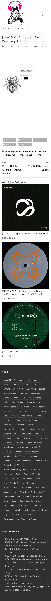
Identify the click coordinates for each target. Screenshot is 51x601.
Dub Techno (17, 154)
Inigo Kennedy (10, 434)
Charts (6, 398)
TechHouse (25, 505)
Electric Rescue (25, 416)
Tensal (17, 510)
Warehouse (8, 519)
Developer (24, 407)
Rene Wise (31, 483)
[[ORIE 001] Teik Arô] (25, 325)
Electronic (8, 420)
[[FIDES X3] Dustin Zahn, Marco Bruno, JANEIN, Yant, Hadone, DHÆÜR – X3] (25, 265)
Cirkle (15, 398)
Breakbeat (35, 393)
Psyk (18, 474)
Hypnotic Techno (32, 154)
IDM (23, 429)
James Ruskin (25, 434)
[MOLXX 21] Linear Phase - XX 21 (20, 538)
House (30, 425)
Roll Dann (40, 487)
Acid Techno (31, 380)
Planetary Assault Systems (15, 469)
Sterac (39, 501)
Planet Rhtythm (36, 469)
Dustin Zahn (23, 411)
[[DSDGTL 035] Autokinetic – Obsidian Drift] (25, 207)
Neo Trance (20, 456)
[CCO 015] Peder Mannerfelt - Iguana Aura (25, 559)
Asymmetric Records (36, 389)
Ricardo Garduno (11, 487)
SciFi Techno (9, 496)
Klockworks (8, 438)
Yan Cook (21, 519)
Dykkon (43, 411)
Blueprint (23, 393)
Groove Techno (31, 420)
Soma (14, 501)
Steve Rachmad (10, 505)
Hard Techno (9, 425)
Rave (15, 478)
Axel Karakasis (10, 393)
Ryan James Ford (27, 492)
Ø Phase (32, 519)
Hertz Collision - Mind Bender (19, 583)
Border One (27, 151)
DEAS (6, 402)
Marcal (20, 442)
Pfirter (19, 465)
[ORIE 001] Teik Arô (12, 351)
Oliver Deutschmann (22, 460)
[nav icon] (47, 15)
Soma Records (26, 501)
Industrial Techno (36, 429)
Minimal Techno (31, 452)
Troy (5, 514)
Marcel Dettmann (34, 442)
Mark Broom (9, 447)
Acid (20, 380)
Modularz (8, 456)
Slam (6, 501)
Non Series (33, 456)
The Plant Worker (31, 510)
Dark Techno (35, 398)
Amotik (28, 384)
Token (44, 510)
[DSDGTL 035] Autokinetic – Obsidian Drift (25, 233)
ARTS (21, 389)
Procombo (8, 474)
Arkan (37, 384)
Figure (18, 420)
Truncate (15, 514)
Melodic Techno (38, 447)
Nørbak (7, 460)
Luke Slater (8, 442)
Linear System (40, 438)
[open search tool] (43, 15)
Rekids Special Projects (14, 483)
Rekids (38, 478)
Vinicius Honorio (29, 514)
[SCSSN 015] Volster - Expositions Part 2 (24, 556)
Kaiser (37, 434)
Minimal (18, 452)
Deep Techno (17, 402)
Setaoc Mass (23, 496)
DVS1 (34, 411)
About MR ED (9, 380)
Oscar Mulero (40, 460)
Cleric (24, 398)
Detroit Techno (10, 407)
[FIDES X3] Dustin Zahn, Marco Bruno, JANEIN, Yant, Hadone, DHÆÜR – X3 (22, 293)
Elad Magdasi (9, 416)
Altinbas (7, 384)
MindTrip (7, 452)
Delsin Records (33, 402)
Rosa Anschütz (10, 492)
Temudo (7, 510)
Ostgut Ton (8, 465)
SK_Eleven (37, 496)
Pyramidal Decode (32, 474)
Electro (39, 416)
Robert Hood (27, 487)
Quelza (7, 478)
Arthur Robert (9, 389)
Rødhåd (42, 492)
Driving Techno (38, 407)
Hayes (21, 425)
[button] (9, 140)
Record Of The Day (39, 46)
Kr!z (19, 438)
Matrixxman (23, 447)
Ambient (17, 384)
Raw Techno (26, 478)
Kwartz (27, 438)
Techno (37, 505)
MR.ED (6, 46)
